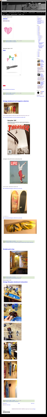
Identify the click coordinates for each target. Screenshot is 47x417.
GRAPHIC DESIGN (32, 12)
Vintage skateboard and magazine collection (16, 101)
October (39, 38)
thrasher (25, 242)
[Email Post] (17, 40)
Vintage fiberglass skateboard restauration (15, 282)
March (39, 50)
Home (19, 403)
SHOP (4, 14)
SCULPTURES (5, 12)
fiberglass (7, 401)
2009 (38, 56)
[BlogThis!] (19, 40)
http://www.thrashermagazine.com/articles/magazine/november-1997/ (14, 117)
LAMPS (20, 14)
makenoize (42, 91)
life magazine (7, 242)
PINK (14, 41)
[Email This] (18, 40)
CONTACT (8, 14)
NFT (23, 14)
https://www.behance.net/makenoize (9, 89)
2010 (38, 55)
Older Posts (32, 403)
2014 (38, 34)
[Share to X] (19, 93)
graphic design (8, 94)
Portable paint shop (8, 249)
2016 (38, 32)
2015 (38, 33)
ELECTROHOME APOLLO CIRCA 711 (15, 12)
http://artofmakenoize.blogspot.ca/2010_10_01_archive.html (12, 188)
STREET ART (25, 12)
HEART (11, 41)
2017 (38, 31)
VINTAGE (28, 242)
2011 (38, 54)
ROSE (15, 41)
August (39, 39)
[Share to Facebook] (20, 40)
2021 (38, 26)
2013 (38, 51)
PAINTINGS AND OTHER (40, 12)
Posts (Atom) (8, 404)
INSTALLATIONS (14, 14)
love (12, 41)
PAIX (4, 50)
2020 (38, 27)
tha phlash (22, 242)
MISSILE (11, 94)
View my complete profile (40, 96)
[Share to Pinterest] (21, 40)
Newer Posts (5, 403)
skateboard (19, 242)
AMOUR (5, 19)
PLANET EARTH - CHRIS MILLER (14, 242)
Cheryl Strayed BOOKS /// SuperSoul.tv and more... (42, 75)
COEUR (9, 41)
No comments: (14, 40)
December (39, 35)
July (39, 49)
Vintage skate (31, 242)
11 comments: (14, 400)
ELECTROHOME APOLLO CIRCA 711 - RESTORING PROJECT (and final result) (40, 83)
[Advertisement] (18, 45)
